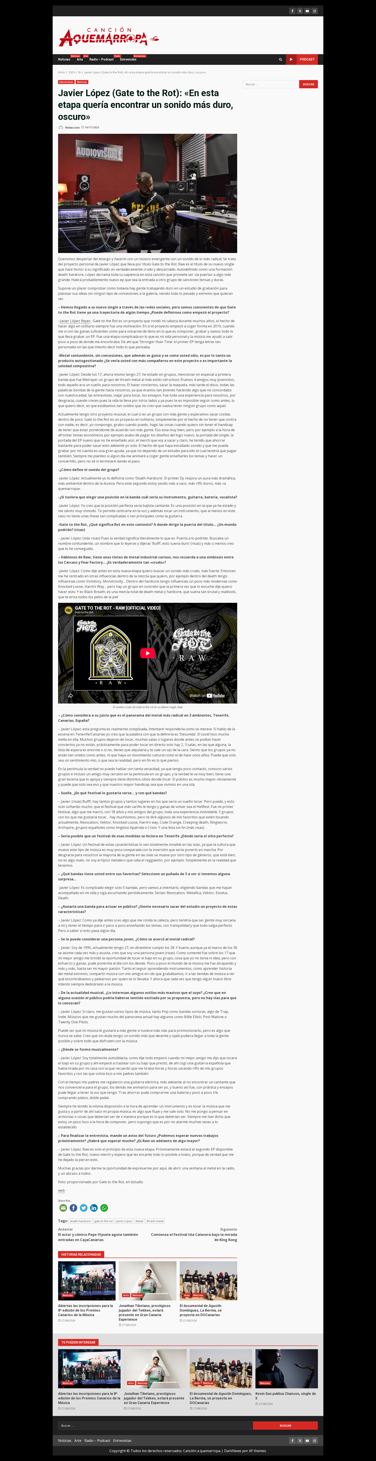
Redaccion (72, 127)
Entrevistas (128, 58)
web (61, 1190)
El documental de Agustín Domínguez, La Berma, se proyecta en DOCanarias (208, 1280)
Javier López (124, 1221)
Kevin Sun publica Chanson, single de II (286, 1368)
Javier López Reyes (75, 320)
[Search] (280, 59)
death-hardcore (80, 1221)
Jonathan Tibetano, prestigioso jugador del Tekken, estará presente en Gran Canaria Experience (147, 1280)
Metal (139, 1221)
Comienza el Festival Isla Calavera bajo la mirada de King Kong (194, 1234)
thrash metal (155, 1221)
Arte (81, 58)
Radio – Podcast (103, 58)
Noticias (66, 58)
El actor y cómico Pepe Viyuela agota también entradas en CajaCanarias (98, 1234)
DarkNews (232, 1450)
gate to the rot (103, 1221)
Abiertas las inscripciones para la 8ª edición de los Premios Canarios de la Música (87, 1280)
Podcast (307, 59)
